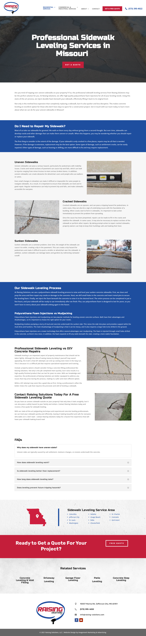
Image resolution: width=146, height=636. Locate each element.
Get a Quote (73, 65)
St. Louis (72, 520)
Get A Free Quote (112, 9)
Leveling (49, 581)
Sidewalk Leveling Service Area (91, 510)
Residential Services (48, 8)
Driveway (49, 578)
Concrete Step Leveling (121, 579)
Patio (97, 578)
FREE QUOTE (117, 543)
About (84, 9)
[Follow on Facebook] (76, 620)
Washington (73, 523)
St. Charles (116, 514)
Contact (96, 9)
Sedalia (93, 514)
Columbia (72, 514)
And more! (116, 520)
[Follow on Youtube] (81, 620)
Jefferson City (74, 517)
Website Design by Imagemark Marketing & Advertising (85, 632)
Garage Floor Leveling (72, 579)
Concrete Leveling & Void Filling (25, 580)
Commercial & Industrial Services (67, 8)
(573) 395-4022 (135, 9)
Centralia (115, 517)
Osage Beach (95, 517)
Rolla (92, 520)
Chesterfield (95, 523)
